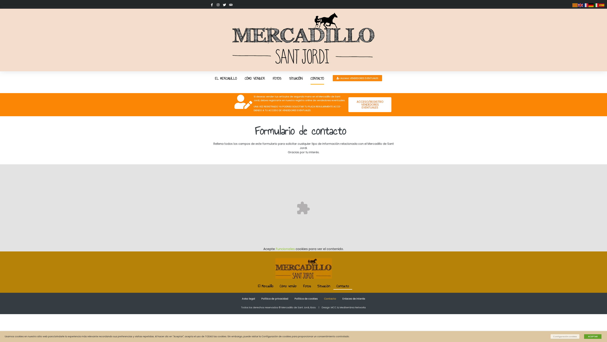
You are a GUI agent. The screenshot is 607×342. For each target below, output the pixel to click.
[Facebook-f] (212, 5)
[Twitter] (224, 5)
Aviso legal (248, 299)
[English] (580, 5)
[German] (591, 5)
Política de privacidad (274, 299)
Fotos (307, 286)
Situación (323, 286)
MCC (334, 307)
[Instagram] (218, 5)
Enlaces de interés (353, 299)
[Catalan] (575, 5)
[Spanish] (602, 5)
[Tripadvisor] (231, 5)
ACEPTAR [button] (593, 336)
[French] (586, 5)
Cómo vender (288, 286)
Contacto (343, 286)
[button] (357, 78)
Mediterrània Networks (353, 307)
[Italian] (596, 5)
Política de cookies (306, 299)
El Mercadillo (265, 286)
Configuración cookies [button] (565, 336)
